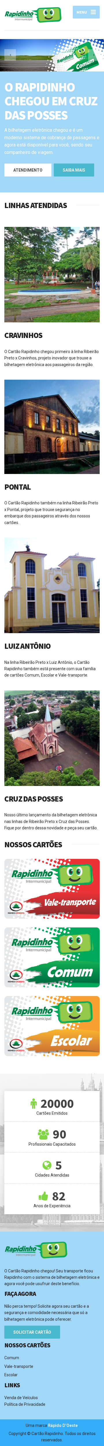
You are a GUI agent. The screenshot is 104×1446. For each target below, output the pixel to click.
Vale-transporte (18, 1366)
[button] (10, 55)
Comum (11, 1357)
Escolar (11, 1374)
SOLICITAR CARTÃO (32, 1332)
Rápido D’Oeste (63, 1425)
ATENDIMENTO (27, 170)
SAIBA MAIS (74, 170)
